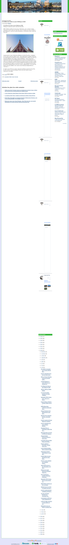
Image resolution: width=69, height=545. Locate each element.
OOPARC (56, 72)
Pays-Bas (16, 76)
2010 (41, 532)
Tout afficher (65, 123)
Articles (33, 540)
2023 (41, 342)
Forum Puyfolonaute (59, 110)
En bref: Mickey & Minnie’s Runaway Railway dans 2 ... (46, 403)
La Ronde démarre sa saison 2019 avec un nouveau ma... (45, 383)
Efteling (9, 23)
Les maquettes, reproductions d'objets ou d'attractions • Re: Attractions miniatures (60, 58)
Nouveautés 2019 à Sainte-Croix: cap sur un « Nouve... (46, 398)
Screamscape (57, 93)
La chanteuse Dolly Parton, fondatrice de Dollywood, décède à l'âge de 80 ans (20, 95)
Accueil (19, 81)
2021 (41, 346)
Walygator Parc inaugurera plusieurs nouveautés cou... (46, 417)
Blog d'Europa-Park (59, 118)
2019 (41, 350)
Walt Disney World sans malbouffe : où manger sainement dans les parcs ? (60, 106)
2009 (41, 534)
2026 (41, 336)
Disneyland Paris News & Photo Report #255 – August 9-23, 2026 (60, 100)
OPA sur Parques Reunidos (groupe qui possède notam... (46, 378)
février (42, 511)
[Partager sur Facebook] (11, 74)
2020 (41, 348)
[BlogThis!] (8, 74)
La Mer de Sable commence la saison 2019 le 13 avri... (46, 503)
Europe (13, 76)
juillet (42, 361)
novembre (43, 353)
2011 (41, 530)
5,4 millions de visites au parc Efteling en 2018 (13, 21)
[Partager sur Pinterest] (12, 74)
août (42, 359)
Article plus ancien (34, 81)
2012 (41, 528)
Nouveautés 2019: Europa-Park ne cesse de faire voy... (46, 480)
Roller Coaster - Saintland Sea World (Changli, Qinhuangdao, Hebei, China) (60, 81)
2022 (41, 344)
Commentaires (38, 540)
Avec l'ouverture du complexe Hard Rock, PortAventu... (45, 476)
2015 (41, 522)
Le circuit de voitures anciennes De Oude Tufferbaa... (45, 394)
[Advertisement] (34, 16)
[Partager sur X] (10, 74)
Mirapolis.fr (57, 56)
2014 (41, 524)
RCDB (56, 79)
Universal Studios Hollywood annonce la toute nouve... (45, 437)
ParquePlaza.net (58, 62)
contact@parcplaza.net (57, 33)
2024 (41, 340)
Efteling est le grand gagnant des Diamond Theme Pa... (45, 471)
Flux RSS (61, 40)
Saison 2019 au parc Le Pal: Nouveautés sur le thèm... (46, 466)
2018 (41, 516)
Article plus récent (5, 81)
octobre (42, 355)
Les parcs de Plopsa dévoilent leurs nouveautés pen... (45, 495)
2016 (41, 520)
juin (42, 363)
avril (42, 367)
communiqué (7, 76)
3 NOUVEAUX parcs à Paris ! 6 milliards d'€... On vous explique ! (60, 89)
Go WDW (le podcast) (59, 104)
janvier (42, 513)
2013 (41, 526)
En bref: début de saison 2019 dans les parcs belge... (46, 457)
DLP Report (57, 98)
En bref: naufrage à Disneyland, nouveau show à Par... (45, 445)
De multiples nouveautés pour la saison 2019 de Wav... (46, 370)
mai (42, 365)
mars (42, 509)
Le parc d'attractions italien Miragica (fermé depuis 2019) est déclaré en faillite (20, 93)
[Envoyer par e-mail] (7, 74)
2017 (41, 518)
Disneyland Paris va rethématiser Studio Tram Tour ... (46, 429)
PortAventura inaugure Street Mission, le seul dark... (46, 453)
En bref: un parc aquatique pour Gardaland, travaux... (46, 462)
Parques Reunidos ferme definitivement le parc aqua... (46, 412)
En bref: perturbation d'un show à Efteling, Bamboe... (46, 425)
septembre (43, 357)
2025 (41, 338)
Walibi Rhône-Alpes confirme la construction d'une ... (46, 408)
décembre (43, 351)
